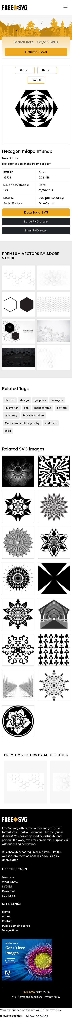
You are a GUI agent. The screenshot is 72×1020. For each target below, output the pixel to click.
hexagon (57, 400)
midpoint (50, 423)
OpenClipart (46, 203)
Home (6, 911)
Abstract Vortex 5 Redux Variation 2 (54, 516)
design (24, 400)
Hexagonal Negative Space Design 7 (54, 550)
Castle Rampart (16, 696)
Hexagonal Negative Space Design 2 (18, 514)
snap (8, 430)
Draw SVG (8, 891)
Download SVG (36, 212)
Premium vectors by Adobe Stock (30, 255)
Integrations (10, 930)
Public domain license (16, 925)
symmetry (11, 415)
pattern (62, 407)
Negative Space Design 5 (18, 623)
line (26, 407)
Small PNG (36, 230)
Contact (7, 921)
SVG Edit (7, 886)
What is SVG (10, 882)
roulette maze (51, 482)
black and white (33, 415)
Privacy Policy (52, 996)
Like (36, 80)
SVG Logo (8, 895)
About (6, 916)
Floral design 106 (17, 732)
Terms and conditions (30, 996)
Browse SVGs (36, 52)
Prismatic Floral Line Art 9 (18, 480)
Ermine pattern (51, 661)
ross (44, 589)
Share (23, 70)
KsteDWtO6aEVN (53, 625)
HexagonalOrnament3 (20, 661)
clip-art (9, 400)
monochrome (42, 407)
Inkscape (8, 877)
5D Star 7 (48, 696)
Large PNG (36, 221)
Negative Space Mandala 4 (18, 587)
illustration (11, 407)
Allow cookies (37, 1016)
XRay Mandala (15, 554)
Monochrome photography (22, 423)
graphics (40, 400)
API (14, 996)
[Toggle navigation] (65, 7)
